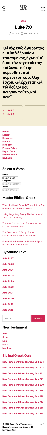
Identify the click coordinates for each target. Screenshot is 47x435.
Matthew (7, 348)
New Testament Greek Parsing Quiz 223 (23, 367)
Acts (4, 333)
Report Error (8, 151)
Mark (5, 344)
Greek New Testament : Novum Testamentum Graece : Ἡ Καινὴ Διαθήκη (17, 427)
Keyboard (7, 158)
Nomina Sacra (9, 154)
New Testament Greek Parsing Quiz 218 (22, 396)
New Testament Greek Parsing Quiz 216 (22, 407)
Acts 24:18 (7, 310)
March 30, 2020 (31, 33)
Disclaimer (7, 144)
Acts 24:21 (7, 292)
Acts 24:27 (7, 258)
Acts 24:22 (7, 287)
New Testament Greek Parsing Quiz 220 (23, 385)
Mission (6, 135)
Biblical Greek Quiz (16, 356)
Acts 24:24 (8, 275)
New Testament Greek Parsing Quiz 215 (22, 413)
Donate (6, 141)
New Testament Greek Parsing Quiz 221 (22, 379)
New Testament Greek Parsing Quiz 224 (23, 362)
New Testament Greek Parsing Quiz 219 (22, 390)
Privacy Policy (9, 148)
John (5, 337)
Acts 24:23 (8, 281)
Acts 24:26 (8, 264)
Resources (7, 138)
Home (5, 131)
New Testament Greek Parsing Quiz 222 (23, 373)
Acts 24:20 (8, 298)
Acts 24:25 (8, 269)
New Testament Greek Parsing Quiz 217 (22, 402)
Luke (23, 21)
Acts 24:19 (7, 304)
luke (17, 33)
